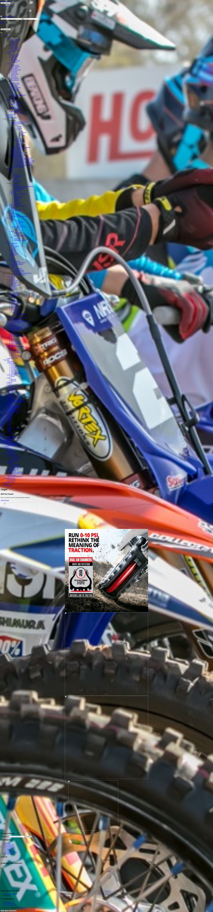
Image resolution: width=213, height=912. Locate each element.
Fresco (12, 173)
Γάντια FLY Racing (16, 69)
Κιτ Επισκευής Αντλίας (20, 313)
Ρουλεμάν (10, 316)
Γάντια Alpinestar (15, 66)
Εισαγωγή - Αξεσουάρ (17, 472)
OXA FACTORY (15, 181)
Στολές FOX (14, 45)
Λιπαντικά (6, 394)
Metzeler (9, 418)
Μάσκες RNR (14, 108)
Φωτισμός (10, 463)
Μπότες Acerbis (15, 83)
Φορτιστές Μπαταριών (13, 412)
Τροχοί (9, 211)
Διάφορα (13, 289)
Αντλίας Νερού (18, 146)
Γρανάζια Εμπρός (15, 190)
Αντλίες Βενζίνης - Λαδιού (14, 386)
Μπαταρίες (7, 404)
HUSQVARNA (18, 176)
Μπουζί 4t (13, 380)
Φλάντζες (9, 382)
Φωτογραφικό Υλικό (9, 478)
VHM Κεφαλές (11, 363)
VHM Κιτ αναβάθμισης (17, 373)
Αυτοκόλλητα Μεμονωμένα (18, 262)
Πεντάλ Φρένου (15, 301)
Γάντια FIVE (14, 71)
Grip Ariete (14, 283)
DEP (12, 170)
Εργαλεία (6, 446)
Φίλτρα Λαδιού (15, 295)
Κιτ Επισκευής (14, 312)
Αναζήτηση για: (5, 836)
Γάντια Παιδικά (15, 80)
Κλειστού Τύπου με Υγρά (14, 410)
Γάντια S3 (13, 75)
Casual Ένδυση (11, 114)
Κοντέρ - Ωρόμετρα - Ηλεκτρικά (16, 205)
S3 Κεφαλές (10, 361)
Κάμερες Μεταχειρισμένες (14, 437)
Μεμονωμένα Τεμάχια (20, 226)
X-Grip (19, 138)
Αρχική (6, 35)
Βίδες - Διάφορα (15, 204)
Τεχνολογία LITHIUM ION (14, 406)
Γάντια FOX (14, 72)
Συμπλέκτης (10, 385)
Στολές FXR (14, 42)
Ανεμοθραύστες (15, 460)
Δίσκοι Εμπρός (15, 303)
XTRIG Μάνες (18, 268)
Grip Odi (13, 279)
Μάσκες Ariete (15, 104)
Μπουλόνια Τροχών (12, 461)
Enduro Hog (20, 143)
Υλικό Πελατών (11, 479)
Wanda (9, 425)
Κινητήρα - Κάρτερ (19, 140)
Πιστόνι (13, 376)
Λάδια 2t (9, 395)
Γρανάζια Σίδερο (18, 189)
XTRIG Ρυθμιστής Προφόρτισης (23, 273)
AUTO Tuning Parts (9, 452)
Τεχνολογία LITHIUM (13, 407)
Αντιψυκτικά (10, 398)
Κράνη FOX (14, 62)
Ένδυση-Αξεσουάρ (12, 443)
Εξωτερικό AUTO (12, 455)
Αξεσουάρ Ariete (18, 105)
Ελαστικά (6, 413)
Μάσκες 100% (14, 101)
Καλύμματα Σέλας (12, 243)
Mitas (8, 421)
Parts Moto (7, 119)
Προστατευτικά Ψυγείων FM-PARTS (24, 162)
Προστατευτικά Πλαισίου (17, 149)
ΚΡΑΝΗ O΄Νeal (15, 60)
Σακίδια (9, 116)
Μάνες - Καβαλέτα (12, 265)
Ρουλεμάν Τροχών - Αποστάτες (19, 216)
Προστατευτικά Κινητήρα (17, 123)
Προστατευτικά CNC (16, 150)
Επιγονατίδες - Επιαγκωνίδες (18, 95)
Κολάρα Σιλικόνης (15, 343)
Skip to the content (5, 1)
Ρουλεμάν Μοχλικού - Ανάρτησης (20, 321)
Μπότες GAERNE (16, 87)
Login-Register (8, 485)
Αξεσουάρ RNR (18, 110)
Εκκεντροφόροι (11, 475)
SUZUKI (16, 201)
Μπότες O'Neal (15, 90)
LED (8, 241)
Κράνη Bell (14, 57)
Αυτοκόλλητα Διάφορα (17, 264)
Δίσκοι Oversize (15, 306)
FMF (12, 171)
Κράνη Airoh (14, 56)
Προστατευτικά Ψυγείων (17, 156)
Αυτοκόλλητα (11, 259)
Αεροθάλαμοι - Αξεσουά (14, 428)
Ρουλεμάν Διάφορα (16, 322)
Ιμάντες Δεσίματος (15, 334)
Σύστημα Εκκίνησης (16, 355)
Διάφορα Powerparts (16, 357)
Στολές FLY (14, 44)
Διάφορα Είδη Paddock (17, 336)
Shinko (9, 427)
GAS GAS (17, 180)
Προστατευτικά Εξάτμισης (18, 155)
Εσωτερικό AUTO (12, 454)
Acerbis (19, 126)
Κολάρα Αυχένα (15, 96)
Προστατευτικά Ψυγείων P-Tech (22, 165)
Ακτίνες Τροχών (15, 214)
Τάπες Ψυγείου (15, 342)
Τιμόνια (13, 277)
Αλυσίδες (13, 192)
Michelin (9, 419)
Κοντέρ (13, 207)
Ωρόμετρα (13, 208)
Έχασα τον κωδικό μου (10, 905)
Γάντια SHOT (14, 77)
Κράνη (9, 53)
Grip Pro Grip (14, 280)
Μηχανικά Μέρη (11, 470)
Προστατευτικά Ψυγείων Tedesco (23, 159)
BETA (15, 179)
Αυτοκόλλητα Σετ (15, 261)
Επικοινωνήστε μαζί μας (10, 894)
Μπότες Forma (14, 89)
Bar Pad (13, 288)
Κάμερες (6, 434)
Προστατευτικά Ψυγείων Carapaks (23, 158)
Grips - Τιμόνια (11, 276)
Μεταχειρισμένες (11, 451)
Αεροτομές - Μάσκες (16, 457)
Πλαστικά (10, 217)
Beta (22, 134)
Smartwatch (10, 439)
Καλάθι (2, 910)
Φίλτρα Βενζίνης (15, 294)
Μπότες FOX (14, 86)
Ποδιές (16, 125)
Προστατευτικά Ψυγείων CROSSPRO (24, 161)
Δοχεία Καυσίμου (12, 345)
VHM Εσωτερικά (15, 371)
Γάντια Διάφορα (15, 78)
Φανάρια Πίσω (15, 466)
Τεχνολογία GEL (11, 409)
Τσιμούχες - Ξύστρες (16, 327)
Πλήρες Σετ (17, 220)
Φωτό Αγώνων (11, 481)
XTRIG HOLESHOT (20, 274)
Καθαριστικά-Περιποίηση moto (15, 346)
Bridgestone (10, 415)
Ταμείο (6, 910)
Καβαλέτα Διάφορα (19, 271)
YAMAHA (17, 177)
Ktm (22, 131)
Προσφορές (7, 440)
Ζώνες (12, 98)
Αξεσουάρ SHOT (18, 113)
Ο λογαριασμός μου (9, 482)
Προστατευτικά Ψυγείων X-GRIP (23, 164)
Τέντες (12, 331)
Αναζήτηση (28, 836)
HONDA (16, 199)
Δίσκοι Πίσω (14, 304)
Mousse (9, 430)
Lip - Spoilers (14, 458)
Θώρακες (13, 93)
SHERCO (13, 255)
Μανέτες (13, 300)
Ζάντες (12, 213)
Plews (8, 422)
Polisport (19, 144)
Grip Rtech (13, 286)
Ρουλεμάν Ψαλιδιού (16, 319)
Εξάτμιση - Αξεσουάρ (16, 473)
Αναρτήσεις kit (14, 325)
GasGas (23, 135)
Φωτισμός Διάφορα (16, 467)
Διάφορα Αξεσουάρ (12, 358)
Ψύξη (8, 337)
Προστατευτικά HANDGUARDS (20, 122)
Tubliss (9, 431)
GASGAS (13, 367)
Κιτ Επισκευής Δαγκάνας (20, 315)
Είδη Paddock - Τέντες (13, 330)
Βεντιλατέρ (14, 340)
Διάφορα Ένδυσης (12, 117)
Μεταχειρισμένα (8, 442)
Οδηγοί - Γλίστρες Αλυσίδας (18, 193)
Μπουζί (9, 377)
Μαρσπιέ (13, 354)
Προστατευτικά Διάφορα (17, 167)
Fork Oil (9, 403)
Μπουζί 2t (13, 379)
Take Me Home (5, 500)
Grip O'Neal (14, 282)
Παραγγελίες (7, 902)
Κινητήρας (7, 360)
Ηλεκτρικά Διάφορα (16, 210)
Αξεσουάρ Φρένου (16, 310)
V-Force (9, 383)
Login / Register (5, 6)
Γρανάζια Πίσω (15, 184)
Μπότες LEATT (15, 84)
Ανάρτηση (10, 324)
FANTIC (13, 249)
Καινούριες (10, 449)
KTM (15, 174)
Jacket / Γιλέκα (11, 51)
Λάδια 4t (9, 397)
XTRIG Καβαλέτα (19, 270)
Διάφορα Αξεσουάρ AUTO (14, 476)
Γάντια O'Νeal (14, 74)
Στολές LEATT (15, 41)
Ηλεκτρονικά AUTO (12, 469)
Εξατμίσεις (10, 168)
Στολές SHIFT (14, 48)
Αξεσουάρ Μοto (11, 445)
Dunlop (9, 416)
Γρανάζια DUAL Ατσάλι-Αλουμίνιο (23, 186)
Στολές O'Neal (14, 50)
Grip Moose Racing (16, 285)
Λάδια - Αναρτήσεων (16, 328)
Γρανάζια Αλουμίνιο (19, 187)
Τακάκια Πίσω (14, 309)
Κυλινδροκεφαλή (12, 374)
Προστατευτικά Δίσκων (17, 152)
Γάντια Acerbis (15, 65)
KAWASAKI (17, 202)
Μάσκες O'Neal (15, 107)
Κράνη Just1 (14, 59)
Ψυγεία (12, 339)
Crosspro (19, 128)
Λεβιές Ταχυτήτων (15, 352)
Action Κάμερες (11, 436)
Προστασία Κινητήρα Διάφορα (22, 147)
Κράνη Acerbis (15, 54)
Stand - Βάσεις (14, 333)
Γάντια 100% (14, 68)
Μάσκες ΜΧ (10, 99)
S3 (18, 137)
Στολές (9, 38)
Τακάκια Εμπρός (15, 307)
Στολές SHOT (14, 47)
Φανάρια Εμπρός (15, 464)
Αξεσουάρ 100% (18, 102)
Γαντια (9, 63)
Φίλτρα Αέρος (14, 292)
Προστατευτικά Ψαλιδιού (17, 153)
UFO (12, 237)
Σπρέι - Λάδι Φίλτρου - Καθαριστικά (17, 401)
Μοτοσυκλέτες (8, 448)
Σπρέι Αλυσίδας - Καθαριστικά (15, 400)
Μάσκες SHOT (15, 111)
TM (12, 258)
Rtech (12, 231)
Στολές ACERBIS (15, 39)
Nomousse (10, 433)
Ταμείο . (6, 484)
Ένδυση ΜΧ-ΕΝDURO (10, 36)
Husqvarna (23, 132)
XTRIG (13, 267)
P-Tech (19, 129)
